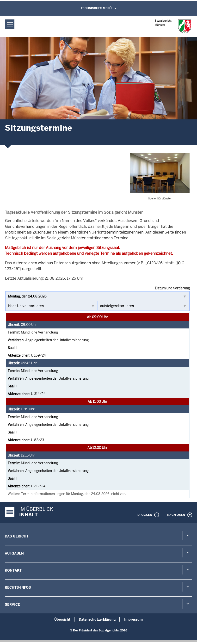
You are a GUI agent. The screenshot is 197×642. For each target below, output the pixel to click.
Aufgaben (14, 553)
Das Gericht (17, 536)
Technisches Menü (96, 8)
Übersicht (62, 619)
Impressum (133, 619)
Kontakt (13, 570)
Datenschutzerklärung (97, 619)
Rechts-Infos (18, 587)
